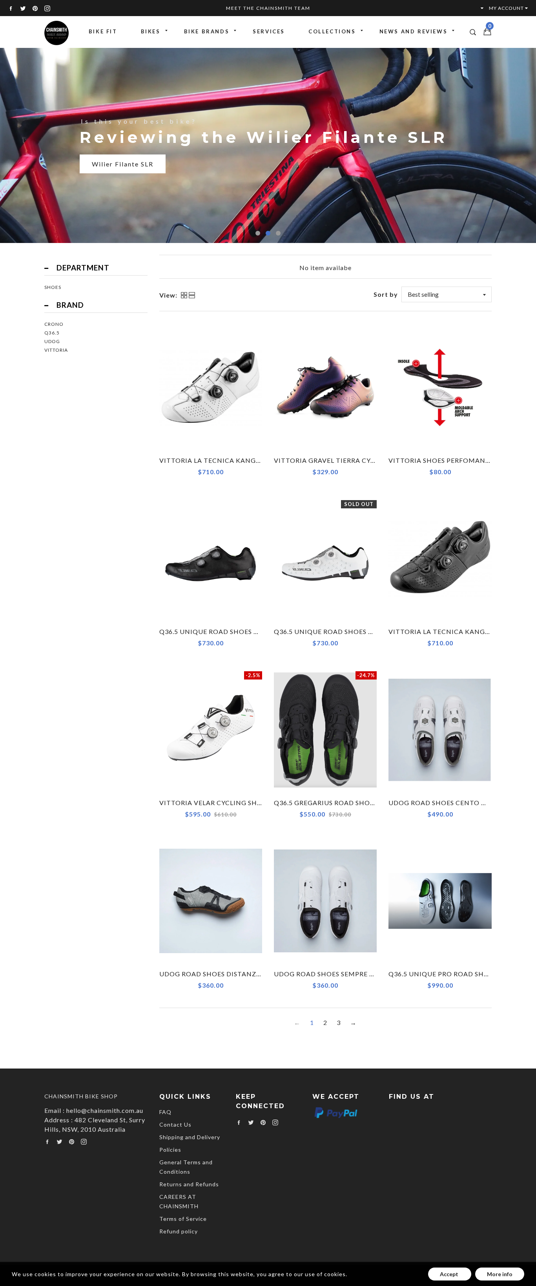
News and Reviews (413, 31)
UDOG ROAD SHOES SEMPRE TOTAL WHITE (345, 973)
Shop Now (109, 173)
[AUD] (478, 8)
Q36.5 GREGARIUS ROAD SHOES (325, 802)
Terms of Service (183, 1218)
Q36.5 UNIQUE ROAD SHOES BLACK (217, 631)
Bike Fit (103, 31)
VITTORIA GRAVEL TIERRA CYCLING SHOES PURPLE (358, 460)
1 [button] (257, 233)
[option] (268, 145)
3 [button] (278, 233)
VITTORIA (56, 350)
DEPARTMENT (83, 267)
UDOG (52, 341)
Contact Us (175, 1124)
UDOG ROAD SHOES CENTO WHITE (446, 802)
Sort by (386, 294)
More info (499, 1274)
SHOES (52, 287)
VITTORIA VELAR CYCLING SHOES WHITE (227, 802)
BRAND (70, 305)
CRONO (54, 324)
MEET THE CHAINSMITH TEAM (268, 8)
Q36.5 (52, 333)
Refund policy (178, 1231)
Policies (170, 1149)
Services (269, 31)
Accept (449, 1274)
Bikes (150, 31)
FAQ (165, 1112)
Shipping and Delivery (189, 1137)
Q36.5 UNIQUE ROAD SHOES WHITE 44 (337, 631)
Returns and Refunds (189, 1184)
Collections (332, 31)
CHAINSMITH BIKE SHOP (81, 1096)
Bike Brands (207, 31)
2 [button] (268, 233)
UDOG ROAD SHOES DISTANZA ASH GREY (227, 973)
